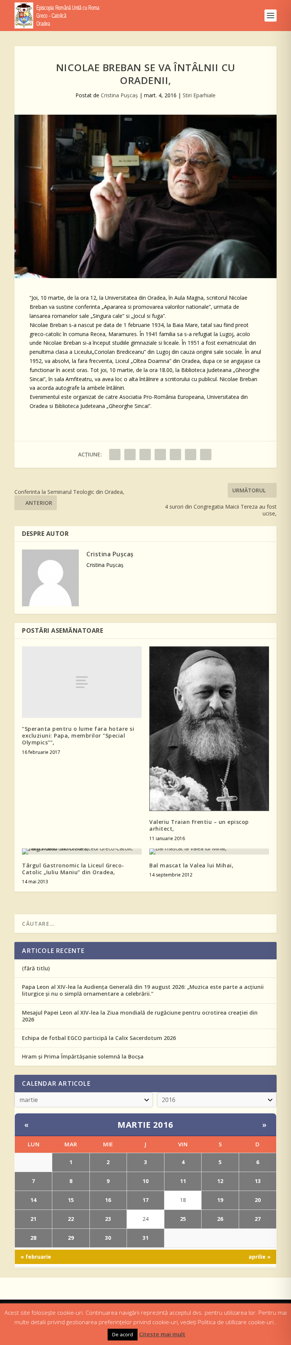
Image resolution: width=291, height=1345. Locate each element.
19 (220, 1199)
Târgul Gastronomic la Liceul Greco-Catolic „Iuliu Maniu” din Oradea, (73, 869)
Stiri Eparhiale (199, 95)
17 (145, 1199)
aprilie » (260, 1256)
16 (108, 1199)
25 (183, 1218)
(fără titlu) (36, 968)
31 (145, 1237)
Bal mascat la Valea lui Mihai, (191, 865)
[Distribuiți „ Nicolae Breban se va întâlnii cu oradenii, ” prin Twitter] (130, 454)
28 (33, 1237)
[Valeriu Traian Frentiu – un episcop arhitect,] (209, 728)
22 (71, 1218)
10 (145, 1181)
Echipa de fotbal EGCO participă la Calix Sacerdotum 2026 (99, 1037)
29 (71, 1237)
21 (33, 1218)
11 (183, 1181)
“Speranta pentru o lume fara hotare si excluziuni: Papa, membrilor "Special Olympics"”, (78, 735)
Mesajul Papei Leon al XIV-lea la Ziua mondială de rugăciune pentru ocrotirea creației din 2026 (140, 1016)
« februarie (35, 1256)
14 (33, 1199)
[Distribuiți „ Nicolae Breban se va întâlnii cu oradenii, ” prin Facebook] (114, 454)
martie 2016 (145, 1124)
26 (220, 1218)
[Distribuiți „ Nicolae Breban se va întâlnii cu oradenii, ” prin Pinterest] (160, 454)
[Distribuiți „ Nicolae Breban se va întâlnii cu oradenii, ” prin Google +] (145, 454)
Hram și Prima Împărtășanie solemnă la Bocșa (83, 1056)
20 (258, 1199)
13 (258, 1181)
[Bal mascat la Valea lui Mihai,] (209, 851)
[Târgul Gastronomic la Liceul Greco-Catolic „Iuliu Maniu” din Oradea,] (82, 851)
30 (108, 1237)
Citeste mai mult (162, 1334)
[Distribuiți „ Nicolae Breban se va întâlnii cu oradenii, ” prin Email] (190, 454)
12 (220, 1181)
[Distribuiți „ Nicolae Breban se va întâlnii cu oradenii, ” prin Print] (205, 454)
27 (258, 1218)
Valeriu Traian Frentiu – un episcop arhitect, (199, 825)
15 (71, 1199)
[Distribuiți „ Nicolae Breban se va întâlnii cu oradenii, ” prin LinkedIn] (175, 454)
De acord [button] (122, 1334)
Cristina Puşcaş (119, 95)
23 (108, 1218)
